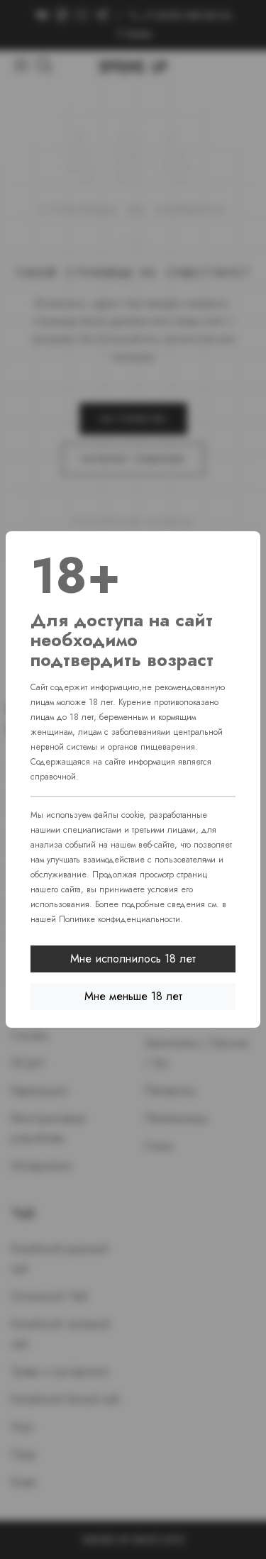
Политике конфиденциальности (119, 919)
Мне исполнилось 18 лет (133, 958)
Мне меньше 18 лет (133, 996)
